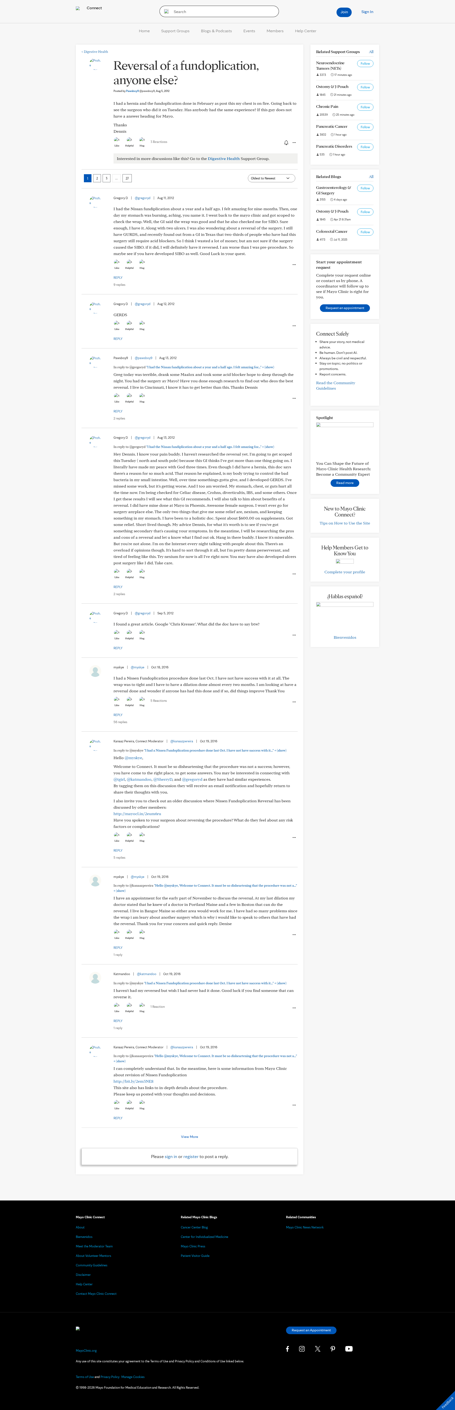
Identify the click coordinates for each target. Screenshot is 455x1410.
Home (144, 30)
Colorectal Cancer (331, 231)
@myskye (137, 667)
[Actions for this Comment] (294, 264)
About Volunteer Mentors (93, 1256)
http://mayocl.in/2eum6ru (137, 813)
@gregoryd (142, 198)
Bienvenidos (345, 637)
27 (127, 178)
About (80, 1227)
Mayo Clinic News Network (305, 1227)
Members (275, 30)
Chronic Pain (327, 106)
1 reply (118, 955)
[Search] (164, 11)
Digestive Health (95, 52)
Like (116, 145)
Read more (345, 482)
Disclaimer (83, 1275)
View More (189, 1136)
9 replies (119, 285)
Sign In (367, 11)
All (371, 51)
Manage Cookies (133, 1377)
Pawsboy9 (140, 91)
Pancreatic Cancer (331, 126)
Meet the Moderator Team (94, 1246)
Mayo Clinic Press (193, 1246)
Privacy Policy (109, 1377)
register (191, 1156)
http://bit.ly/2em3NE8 (134, 1081)
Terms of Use (85, 1377)
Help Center (305, 30)
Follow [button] (365, 63)
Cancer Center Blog (194, 1227)
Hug (142, 145)
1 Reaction (157, 1006)
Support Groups (175, 30)
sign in (171, 1156)
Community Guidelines (91, 1265)
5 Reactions (158, 701)
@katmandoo (139, 779)
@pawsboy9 (143, 358)
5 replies (119, 857)
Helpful (129, 145)
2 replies (119, 418)
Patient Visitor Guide (195, 1256)
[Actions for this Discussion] (294, 142)
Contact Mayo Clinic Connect (96, 1294)
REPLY (118, 277)
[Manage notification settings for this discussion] (286, 142)
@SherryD (162, 779)
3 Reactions (158, 142)
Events (249, 30)
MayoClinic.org (86, 1350)
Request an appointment (345, 308)
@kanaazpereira (181, 741)
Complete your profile (344, 571)
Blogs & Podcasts (216, 30)
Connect (94, 7)
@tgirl (119, 779)
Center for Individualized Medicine (204, 1237)
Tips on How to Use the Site (345, 522)
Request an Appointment (311, 1330)
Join (344, 11)
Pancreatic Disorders (334, 146)
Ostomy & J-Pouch (332, 86)
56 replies (120, 722)
